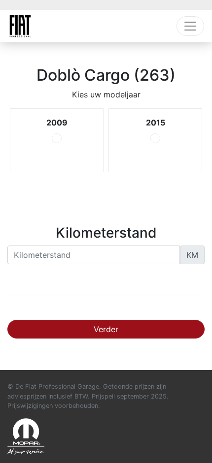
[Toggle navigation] (190, 26)
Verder (106, 329)
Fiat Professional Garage (20, 26)
